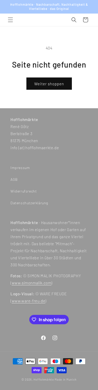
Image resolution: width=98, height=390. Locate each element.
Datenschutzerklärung (29, 203)
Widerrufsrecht (23, 191)
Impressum (20, 167)
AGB (14, 179)
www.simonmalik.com (31, 282)
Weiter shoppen (49, 83)
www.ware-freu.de (28, 300)
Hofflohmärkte (43, 379)
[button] (10, 20)
